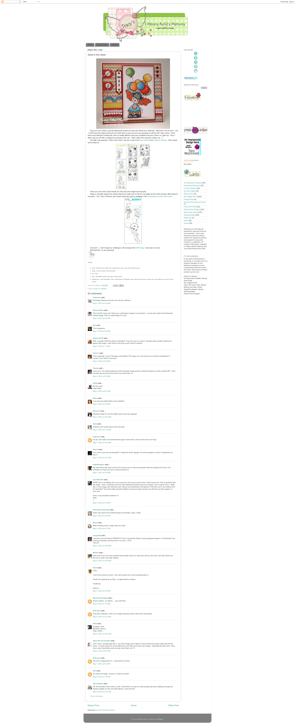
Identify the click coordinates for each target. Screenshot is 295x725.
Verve (186, 220)
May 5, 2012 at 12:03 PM (102, 561)
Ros (94, 325)
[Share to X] (118, 285)
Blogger (160, 719)
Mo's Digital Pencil (190, 196)
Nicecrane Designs (100, 598)
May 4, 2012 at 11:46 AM (102, 430)
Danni (95, 523)
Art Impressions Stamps (192, 183)
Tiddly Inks (188, 218)
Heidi (95, 623)
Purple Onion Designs (192, 209)
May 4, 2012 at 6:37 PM (101, 528)
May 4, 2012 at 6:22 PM (101, 516)
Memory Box (188, 194)
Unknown (96, 437)
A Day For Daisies (99, 289)
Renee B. (96, 411)
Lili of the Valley (189, 191)
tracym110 (97, 535)
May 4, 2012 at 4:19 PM (101, 472)
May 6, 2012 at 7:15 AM (101, 604)
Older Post (173, 705)
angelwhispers (98, 464)
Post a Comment (97, 696)
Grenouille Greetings (101, 510)
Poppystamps (189, 199)
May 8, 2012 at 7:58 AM (101, 677)
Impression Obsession (192, 185)
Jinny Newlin (98, 684)
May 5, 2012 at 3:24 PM (101, 591)
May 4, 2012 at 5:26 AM (101, 303)
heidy (95, 383)
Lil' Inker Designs (190, 188)
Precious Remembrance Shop (195, 202)
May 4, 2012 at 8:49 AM (101, 376)
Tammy (95, 368)
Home (90, 45)
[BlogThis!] (116, 285)
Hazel (95, 568)
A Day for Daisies (160, 140)
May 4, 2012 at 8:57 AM (101, 391)
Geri (94, 671)
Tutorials (114, 45)
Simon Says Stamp (191, 212)
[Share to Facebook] (120, 285)
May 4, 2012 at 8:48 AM (101, 361)
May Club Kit (144, 140)
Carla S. (96, 353)
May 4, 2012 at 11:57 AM (102, 458)
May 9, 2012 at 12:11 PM (102, 692)
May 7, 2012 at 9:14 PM (101, 664)
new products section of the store (159, 196)
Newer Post (93, 705)
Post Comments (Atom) (106, 710)
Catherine (96, 297)
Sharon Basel (98, 310)
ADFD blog (139, 248)
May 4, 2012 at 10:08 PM (102, 546)
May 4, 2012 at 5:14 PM (101, 503)
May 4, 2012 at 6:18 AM (101, 331)
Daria (95, 424)
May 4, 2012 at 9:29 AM (101, 404)
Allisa (95, 398)
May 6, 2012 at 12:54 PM (102, 634)
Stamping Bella (189, 215)
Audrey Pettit (98, 338)
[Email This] (114, 285)
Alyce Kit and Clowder (101, 641)
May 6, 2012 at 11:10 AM (102, 617)
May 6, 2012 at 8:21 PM (101, 651)
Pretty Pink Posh (190, 207)
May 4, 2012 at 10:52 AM (102, 417)
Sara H (95, 449)
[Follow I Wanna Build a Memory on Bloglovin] (191, 79)
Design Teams (102, 45)
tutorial (186, 223)
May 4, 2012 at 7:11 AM (101, 346)
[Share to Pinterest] (123, 285)
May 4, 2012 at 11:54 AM (102, 442)
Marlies (96, 553)
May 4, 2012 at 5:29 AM (101, 318)
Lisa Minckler (98, 479)
